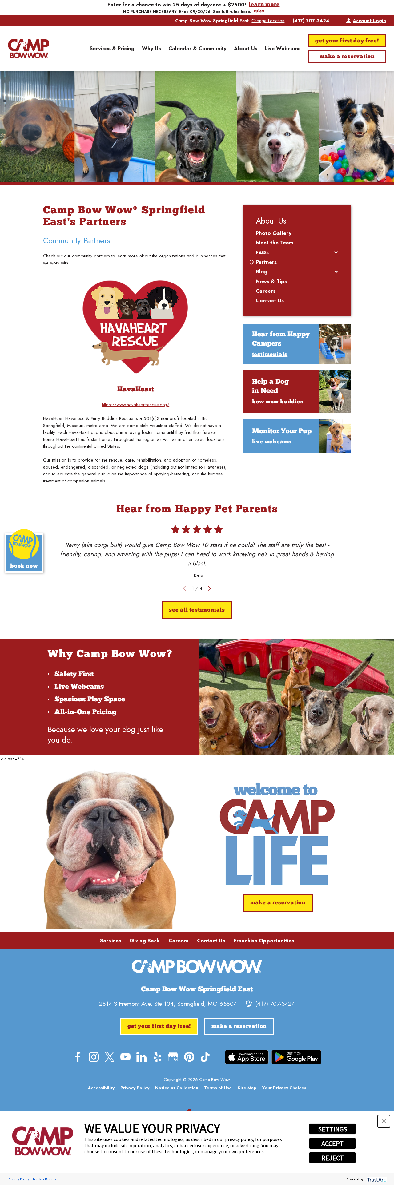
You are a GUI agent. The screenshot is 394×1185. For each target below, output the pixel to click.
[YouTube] (125, 1057)
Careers (178, 940)
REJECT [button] (332, 1158)
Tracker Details (44, 1179)
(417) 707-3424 (311, 20)
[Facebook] (78, 1057)
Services (110, 940)
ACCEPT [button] (332, 1143)
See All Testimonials (197, 610)
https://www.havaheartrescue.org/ (135, 404)
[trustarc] (376, 1179)
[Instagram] (94, 1057)
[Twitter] (109, 1057)
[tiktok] (205, 1057)
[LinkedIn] (141, 1057)
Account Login (369, 20)
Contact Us (211, 940)
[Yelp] (157, 1057)
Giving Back (145, 940)
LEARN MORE (264, 4)
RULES (259, 11)
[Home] (28, 48)
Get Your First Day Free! (347, 41)
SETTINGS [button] (332, 1129)
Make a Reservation (347, 56)
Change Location (267, 20)
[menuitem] (112, 48)
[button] (384, 1121)
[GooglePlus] (173, 1057)
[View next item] (209, 588)
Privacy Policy (18, 1179)
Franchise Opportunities (264, 940)
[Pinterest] (189, 1057)
